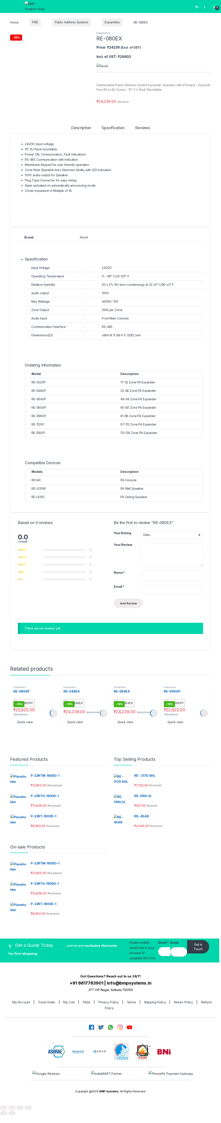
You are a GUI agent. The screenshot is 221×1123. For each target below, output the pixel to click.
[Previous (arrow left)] (3, 1113)
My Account (21, 1002)
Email (119, 586)
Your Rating (122, 533)
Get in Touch (198, 947)
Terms (131, 1002)
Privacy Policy (108, 1002)
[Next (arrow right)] (12, 1113)
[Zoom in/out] (3, 1108)
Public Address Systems (71, 22)
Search (197, 6)
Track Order (46, 1002)
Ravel (84, 237)
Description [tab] (81, 128)
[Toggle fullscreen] (12, 1108)
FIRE (35, 22)
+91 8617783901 (86, 983)
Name (119, 572)
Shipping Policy (155, 1002)
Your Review (123, 544)
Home (14, 22)
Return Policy (183, 1002)
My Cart (69, 1002)
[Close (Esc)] (28, 1108)
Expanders (112, 22)
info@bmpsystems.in (129, 983)
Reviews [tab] (142, 128)
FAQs (86, 1002)
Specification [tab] (113, 128)
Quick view (25, 722)
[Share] (20, 1108)
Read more (53, 713)
